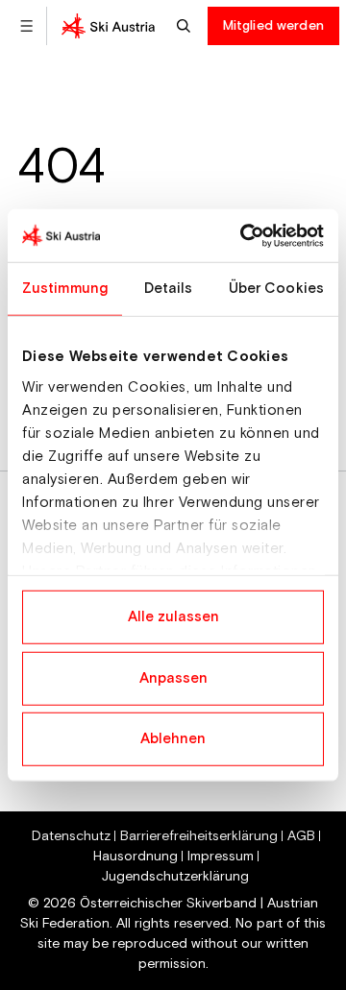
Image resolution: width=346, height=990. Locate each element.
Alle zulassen (173, 617)
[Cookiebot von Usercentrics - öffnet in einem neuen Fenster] (244, 235)
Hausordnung (135, 856)
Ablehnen (173, 739)
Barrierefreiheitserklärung (199, 836)
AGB (301, 836)
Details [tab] (168, 288)
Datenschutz (71, 836)
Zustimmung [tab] (65, 288)
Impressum (220, 856)
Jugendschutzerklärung (175, 876)
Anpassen (173, 677)
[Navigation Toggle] (26, 26)
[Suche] (186, 26)
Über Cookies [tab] (276, 288)
